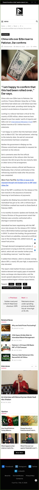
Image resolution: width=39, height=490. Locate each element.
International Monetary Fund (21, 122)
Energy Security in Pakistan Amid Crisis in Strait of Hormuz (27, 430)
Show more (19, 452)
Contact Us (19, 478)
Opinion (5, 423)
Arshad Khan (8, 46)
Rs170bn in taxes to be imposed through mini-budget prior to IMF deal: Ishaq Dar (19, 182)
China (11, 284)
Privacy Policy (30, 475)
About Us (7, 475)
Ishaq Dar (27, 287)
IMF (25, 284)
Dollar (18, 284)
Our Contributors (18, 475)
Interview (7, 391)
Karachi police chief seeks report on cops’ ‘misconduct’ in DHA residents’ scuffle (15, 2)
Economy (5, 34)
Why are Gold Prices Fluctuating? (24, 325)
